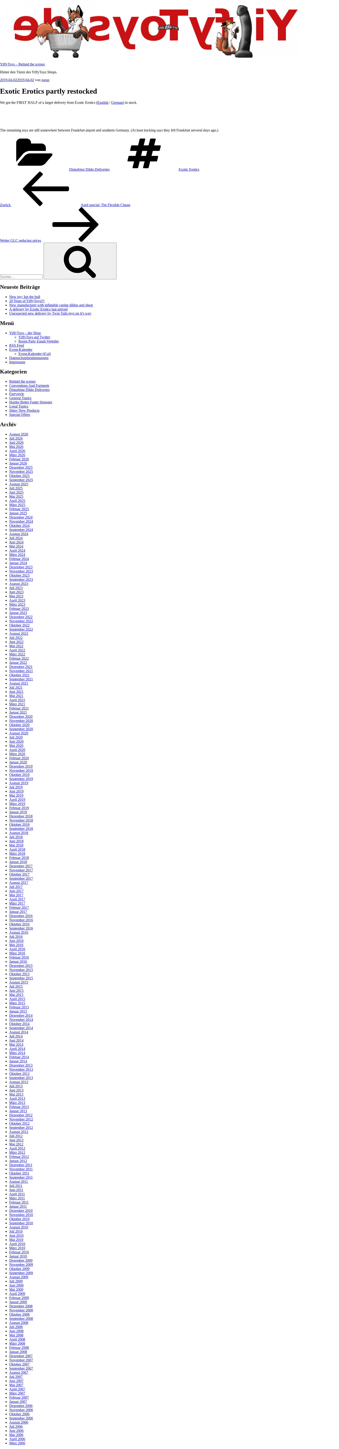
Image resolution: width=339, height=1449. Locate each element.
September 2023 (21, 579)
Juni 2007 (16, 1381)
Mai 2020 (16, 746)
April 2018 (17, 849)
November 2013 (21, 1069)
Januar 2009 (18, 1302)
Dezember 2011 (20, 1165)
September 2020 (21, 729)
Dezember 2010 (21, 1211)
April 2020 (17, 750)
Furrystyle (16, 394)
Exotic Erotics (189, 169)
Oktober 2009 (19, 1269)
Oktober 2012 (19, 1123)
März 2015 (17, 1003)
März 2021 (17, 704)
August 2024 (18, 534)
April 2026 (17, 451)
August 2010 (18, 1227)
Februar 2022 (19, 658)
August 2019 (18, 783)
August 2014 (18, 1032)
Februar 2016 (19, 957)
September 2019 (21, 779)
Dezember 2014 (21, 1015)
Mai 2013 (16, 1094)
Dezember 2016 (21, 916)
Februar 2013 (19, 1107)
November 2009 (21, 1265)
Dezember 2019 (21, 766)
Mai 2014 (16, 1044)
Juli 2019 (16, 787)
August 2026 (18, 434)
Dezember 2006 (21, 1406)
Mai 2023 (16, 596)
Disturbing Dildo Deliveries (89, 169)
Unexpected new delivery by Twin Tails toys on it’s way (50, 313)
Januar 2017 (18, 912)
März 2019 (17, 804)
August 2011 (18, 1182)
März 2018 (17, 854)
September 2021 (21, 679)
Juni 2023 (16, 592)
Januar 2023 (18, 613)
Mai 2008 (16, 1335)
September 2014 (21, 1028)
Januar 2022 (18, 663)
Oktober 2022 (19, 625)
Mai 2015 (16, 995)
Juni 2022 (16, 642)
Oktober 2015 (19, 974)
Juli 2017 (16, 887)
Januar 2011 (18, 1206)
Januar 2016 (18, 961)
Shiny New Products (24, 410)
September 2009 (21, 1273)
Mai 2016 (16, 945)
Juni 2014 (16, 1040)
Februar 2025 (19, 509)
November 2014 (21, 1020)
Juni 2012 (16, 1140)
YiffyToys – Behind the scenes (22, 64)
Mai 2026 (16, 447)
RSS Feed (16, 345)
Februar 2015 (19, 1007)
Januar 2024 (18, 563)
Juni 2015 (16, 991)
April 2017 (17, 899)
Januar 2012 (18, 1161)
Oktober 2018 (19, 824)
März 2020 (17, 754)
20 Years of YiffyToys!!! (27, 301)
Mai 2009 (16, 1289)
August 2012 (18, 1132)
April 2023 (17, 600)
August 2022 (18, 633)
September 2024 (21, 530)
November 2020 (21, 721)
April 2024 (17, 550)
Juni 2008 (16, 1331)
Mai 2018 (16, 845)
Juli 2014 (16, 1036)
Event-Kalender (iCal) (34, 354)
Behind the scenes (22, 381)
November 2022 (21, 621)
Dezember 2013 (21, 1065)
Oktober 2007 (19, 1364)
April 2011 (17, 1194)
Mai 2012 (16, 1144)
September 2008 (21, 1319)
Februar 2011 (19, 1202)
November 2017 (21, 870)
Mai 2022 (16, 646)
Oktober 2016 (19, 924)
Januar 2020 (18, 762)
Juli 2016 (16, 937)
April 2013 (17, 1098)
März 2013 (17, 1103)
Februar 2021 (19, 708)
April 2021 (17, 700)
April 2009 (17, 1294)
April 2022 (17, 650)
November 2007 (21, 1360)
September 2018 (21, 829)
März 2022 (17, 654)
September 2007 (21, 1368)
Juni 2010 (16, 1235)
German (117, 102)
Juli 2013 (16, 1086)
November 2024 (21, 521)
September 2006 (21, 1418)
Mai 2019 (16, 795)
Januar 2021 (18, 712)
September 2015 (21, 978)
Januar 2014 (18, 1061)
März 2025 (17, 505)
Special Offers (19, 415)
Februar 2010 (19, 1252)
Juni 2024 (16, 542)
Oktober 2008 (19, 1314)
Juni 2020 (16, 741)
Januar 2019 (18, 812)
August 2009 (18, 1277)
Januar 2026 (18, 463)
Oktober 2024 (19, 526)
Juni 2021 (16, 692)
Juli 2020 (16, 737)
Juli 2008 (16, 1327)
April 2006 (17, 1439)
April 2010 (17, 1244)
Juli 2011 (15, 1186)
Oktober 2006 (19, 1414)
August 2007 (18, 1372)
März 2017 (17, 903)
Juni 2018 (16, 841)
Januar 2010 (18, 1256)
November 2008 (21, 1310)
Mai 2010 (16, 1240)
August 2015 (18, 982)
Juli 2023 (16, 588)
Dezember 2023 (21, 567)
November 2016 (21, 920)
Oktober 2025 (19, 476)
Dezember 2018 (21, 816)
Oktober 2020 (19, 725)
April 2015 (17, 999)
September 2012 (21, 1128)
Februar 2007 (19, 1397)
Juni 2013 (16, 1090)
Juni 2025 (16, 492)
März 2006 (17, 1443)
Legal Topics (18, 406)
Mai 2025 (16, 496)
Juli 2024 (16, 538)
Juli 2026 (16, 438)
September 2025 (21, 480)
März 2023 (17, 604)
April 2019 (17, 800)
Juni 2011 (16, 1190)
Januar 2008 (18, 1352)
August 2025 (18, 484)
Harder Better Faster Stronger (30, 402)
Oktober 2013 (19, 1074)
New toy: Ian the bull (24, 297)
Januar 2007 (18, 1402)
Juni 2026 (16, 442)
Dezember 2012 (21, 1115)
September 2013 (21, 1078)
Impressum (17, 362)
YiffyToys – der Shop (25, 333)
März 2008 (17, 1343)
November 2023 (21, 571)
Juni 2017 (16, 891)
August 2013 (18, 1082)
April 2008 (17, 1339)
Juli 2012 (16, 1136)
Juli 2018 (16, 837)
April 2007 (17, 1389)
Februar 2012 (19, 1157)
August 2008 (18, 1323)
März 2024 (17, 555)
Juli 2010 (16, 1231)
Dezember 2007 (21, 1356)
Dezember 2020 (21, 717)
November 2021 (21, 671)
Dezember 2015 (21, 966)
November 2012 (21, 1119)
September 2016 (21, 928)
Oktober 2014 (19, 1024)
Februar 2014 (19, 1057)
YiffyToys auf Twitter (34, 337)
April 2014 (17, 1049)
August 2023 (18, 584)
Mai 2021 (16, 696)
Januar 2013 (18, 1111)
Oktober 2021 (19, 675)
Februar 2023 (19, 609)
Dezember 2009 (21, 1260)
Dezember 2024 (21, 517)
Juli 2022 (16, 638)
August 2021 (18, 683)
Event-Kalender (20, 350)
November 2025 (21, 472)
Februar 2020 (19, 758)
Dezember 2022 (21, 617)
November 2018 (21, 820)
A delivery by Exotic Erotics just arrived (38, 309)
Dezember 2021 (21, 667)
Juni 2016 (16, 941)
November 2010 (21, 1215)
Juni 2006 (16, 1431)
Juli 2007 (16, 1377)
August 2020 (18, 733)
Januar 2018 (18, 862)
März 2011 (17, 1198)
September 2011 (21, 1177)
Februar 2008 (19, 1348)
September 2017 (21, 878)
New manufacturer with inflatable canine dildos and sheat (51, 305)
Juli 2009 (16, 1281)
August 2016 (18, 932)
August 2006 (18, 1422)
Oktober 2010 (19, 1219)
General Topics (20, 398)
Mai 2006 (16, 1435)
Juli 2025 (16, 488)
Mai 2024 (16, 546)
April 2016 (17, 949)
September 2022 (21, 629)
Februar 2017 (19, 907)
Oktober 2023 (19, 575)
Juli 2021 (16, 687)
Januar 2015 (18, 1011)
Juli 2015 (16, 986)
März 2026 (17, 455)
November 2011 (21, 1169)
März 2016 (17, 953)
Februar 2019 (19, 808)
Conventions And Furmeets (29, 386)
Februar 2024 (19, 559)
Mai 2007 (16, 1385)
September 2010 (21, 1223)
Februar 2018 (19, 858)
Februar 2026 (19, 459)
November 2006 (21, 1410)
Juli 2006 (16, 1426)
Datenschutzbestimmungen (28, 358)
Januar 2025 (18, 513)
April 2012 (17, 1148)
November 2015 (21, 970)
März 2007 (17, 1393)
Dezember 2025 (21, 467)
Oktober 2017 (19, 874)
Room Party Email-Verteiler (38, 341)
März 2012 (17, 1152)
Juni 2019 (16, 791)
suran (45, 80)
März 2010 (17, 1248)
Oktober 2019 (19, 775)
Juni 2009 (16, 1285)
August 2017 (18, 883)
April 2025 (17, 501)
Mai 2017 (16, 895)
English (102, 102)
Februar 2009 (19, 1298)
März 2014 (17, 1053)
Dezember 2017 (21, 866)
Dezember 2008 (21, 1306)
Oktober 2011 (19, 1173)
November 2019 (21, 770)
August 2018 (18, 833)
